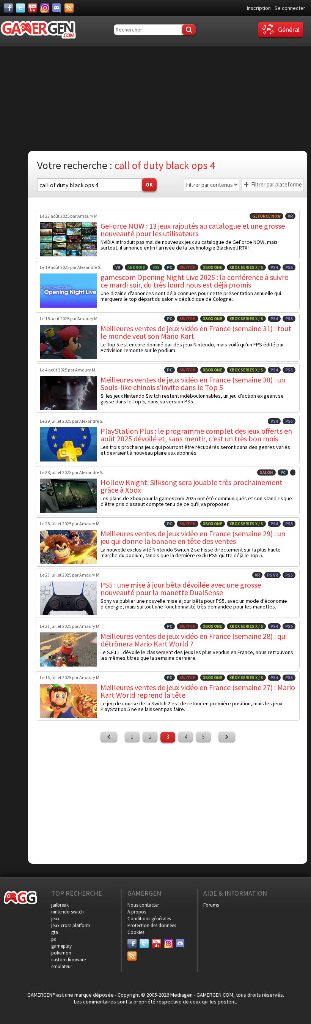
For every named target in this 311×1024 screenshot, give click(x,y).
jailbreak (60, 905)
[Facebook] (8, 8)
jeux (55, 918)
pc (53, 939)
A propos (136, 912)
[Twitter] (20, 8)
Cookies (135, 932)
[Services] (69, 8)
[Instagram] (44, 8)
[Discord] (56, 8)
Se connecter (290, 8)
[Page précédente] (109, 737)
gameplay (61, 946)
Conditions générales (149, 918)
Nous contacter (143, 905)
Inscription (259, 8)
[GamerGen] (38, 30)
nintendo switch (67, 912)
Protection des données (151, 925)
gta (54, 932)
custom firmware (68, 959)
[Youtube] (32, 8)
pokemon (61, 953)
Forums (211, 905)
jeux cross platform (70, 925)
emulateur (61, 966)
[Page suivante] (226, 737)
